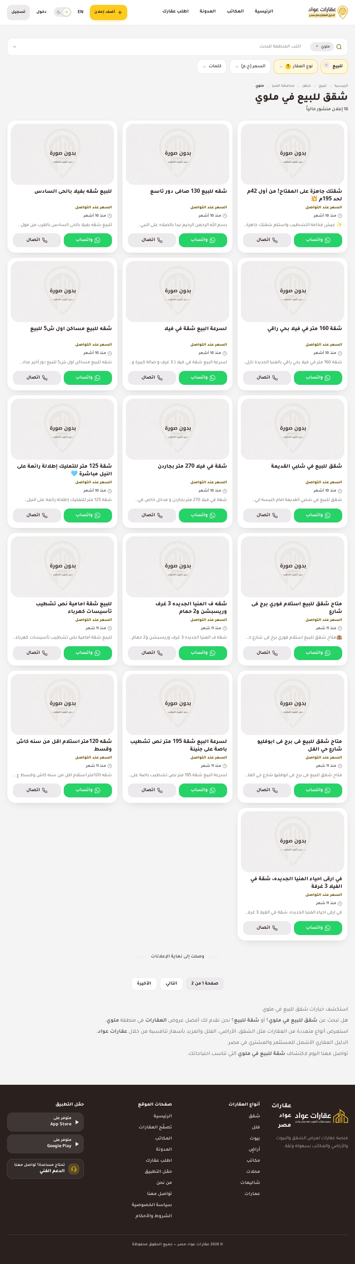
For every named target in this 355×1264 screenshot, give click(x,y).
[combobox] (161, 47)
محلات (253, 1172)
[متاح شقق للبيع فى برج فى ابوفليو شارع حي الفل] (292, 736)
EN (81, 12)
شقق (306, 86)
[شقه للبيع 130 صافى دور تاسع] (177, 186)
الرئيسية (264, 11)
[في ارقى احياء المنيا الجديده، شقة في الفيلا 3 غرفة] (292, 874)
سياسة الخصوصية (152, 1205)
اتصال (263, 240)
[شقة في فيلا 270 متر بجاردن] (177, 461)
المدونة (208, 11)
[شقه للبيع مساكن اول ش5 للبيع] (62, 324)
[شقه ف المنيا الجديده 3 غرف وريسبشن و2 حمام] (177, 599)
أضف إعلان (104, 12)
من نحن (164, 1183)
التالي (171, 983)
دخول (41, 12)
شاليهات (250, 1183)
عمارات (252, 1194)
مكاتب (253, 1161)
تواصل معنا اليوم (328, 1054)
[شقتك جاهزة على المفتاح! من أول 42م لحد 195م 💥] (292, 186)
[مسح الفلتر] (326, 64)
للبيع (323, 86)
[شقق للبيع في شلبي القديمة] (292, 461)
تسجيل (18, 12)
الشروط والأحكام (154, 1216)
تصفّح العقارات (155, 1127)
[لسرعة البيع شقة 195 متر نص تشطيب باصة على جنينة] (177, 736)
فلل (256, 1127)
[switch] (62, 12)
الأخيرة (144, 983)
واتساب (314, 240)
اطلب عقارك (175, 11)
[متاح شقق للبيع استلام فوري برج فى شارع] (292, 599)
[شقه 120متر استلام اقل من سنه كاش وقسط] (62, 736)
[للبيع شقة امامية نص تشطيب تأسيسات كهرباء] (62, 599)
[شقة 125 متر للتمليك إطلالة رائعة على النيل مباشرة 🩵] (62, 461)
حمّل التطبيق (158, 1172)
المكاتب (235, 11)
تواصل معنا (159, 1194)
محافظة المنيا (283, 86)
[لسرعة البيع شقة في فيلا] (177, 324)
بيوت (255, 1138)
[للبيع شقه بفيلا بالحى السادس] (62, 186)
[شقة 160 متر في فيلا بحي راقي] (292, 324)
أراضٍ (254, 1150)
